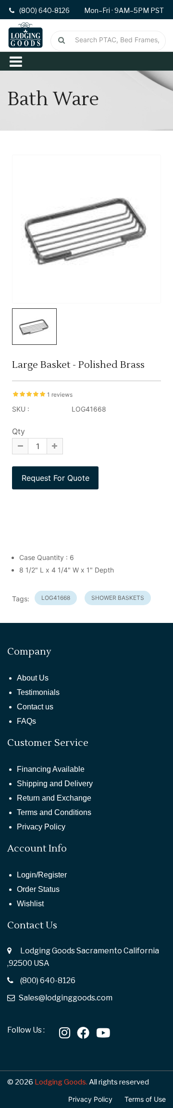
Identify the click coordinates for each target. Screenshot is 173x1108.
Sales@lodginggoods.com (65, 997)
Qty (18, 431)
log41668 (55, 597)
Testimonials (38, 692)
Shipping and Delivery (55, 783)
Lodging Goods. (61, 1082)
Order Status (38, 889)
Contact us (35, 707)
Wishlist (30, 904)
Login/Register (42, 875)
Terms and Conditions (54, 812)
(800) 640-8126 (47, 980)
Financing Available (51, 769)
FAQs (26, 721)
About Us (33, 678)
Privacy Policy (41, 827)
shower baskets (117, 597)
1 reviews (60, 394)
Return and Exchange (54, 798)
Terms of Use (145, 1099)
